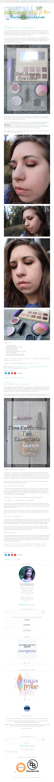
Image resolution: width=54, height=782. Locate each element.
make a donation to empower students (41, 125)
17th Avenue (20, 777)
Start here (28, 600)
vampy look (18, 116)
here (31, 728)
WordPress (33, 777)
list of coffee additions (16, 497)
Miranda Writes (35, 363)
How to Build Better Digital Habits (11, 751)
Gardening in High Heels (27, 13)
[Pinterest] (25, 604)
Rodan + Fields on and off (34, 130)
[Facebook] (29, 604)
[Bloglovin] (20, 604)
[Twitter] (22, 604)
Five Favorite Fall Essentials (17, 384)
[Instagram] (27, 604)
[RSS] (33, 604)
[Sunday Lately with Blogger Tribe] (27, 698)
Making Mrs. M (26, 363)
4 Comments (7, 559)
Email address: (27, 624)
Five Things (17, 559)
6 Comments (7, 377)
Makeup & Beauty (19, 377)
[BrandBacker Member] (32, 772)
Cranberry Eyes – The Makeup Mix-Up (20, 28)
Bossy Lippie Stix (39, 475)
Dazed (20, 476)
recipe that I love (8, 490)
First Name (27, 619)
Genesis (39, 777)
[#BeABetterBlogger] (27, 711)
